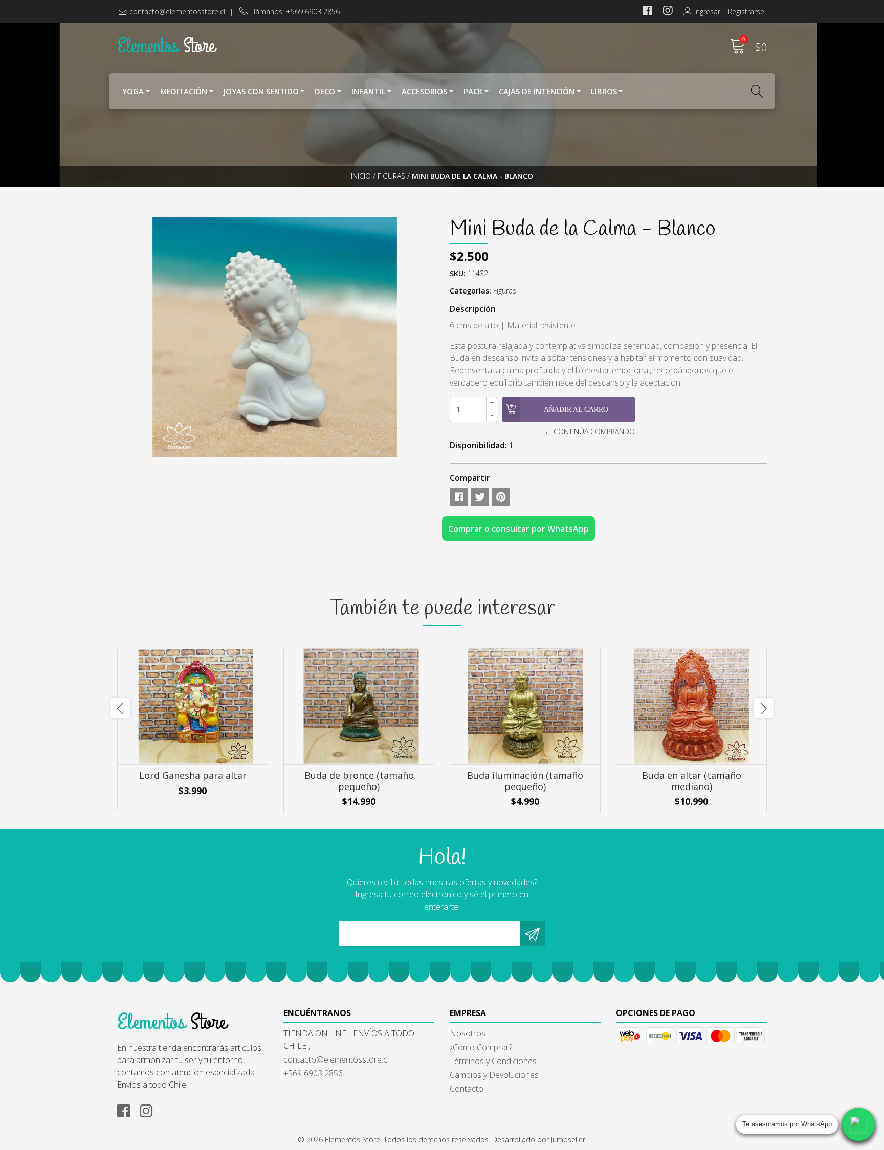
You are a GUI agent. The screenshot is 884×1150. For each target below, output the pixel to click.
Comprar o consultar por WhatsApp (518, 528)
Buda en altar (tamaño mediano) (691, 781)
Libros (604, 91)
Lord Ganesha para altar (193, 775)
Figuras (391, 176)
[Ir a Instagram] (667, 11)
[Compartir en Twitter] (480, 497)
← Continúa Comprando (589, 431)
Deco (325, 91)
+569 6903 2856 (313, 1073)
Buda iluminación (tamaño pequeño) (525, 781)
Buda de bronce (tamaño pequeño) (359, 781)
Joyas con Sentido (261, 91)
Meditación (183, 91)
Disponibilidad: (478, 445)
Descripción (473, 308)
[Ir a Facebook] (647, 11)
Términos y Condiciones (493, 1061)
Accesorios (424, 91)
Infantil (368, 91)
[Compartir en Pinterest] (501, 497)
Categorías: (470, 291)
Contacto (466, 1088)
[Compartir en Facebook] (459, 497)
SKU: (458, 273)
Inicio (361, 176)
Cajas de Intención (536, 91)
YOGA (133, 91)
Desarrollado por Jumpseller (538, 1139)
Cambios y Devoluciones (494, 1074)
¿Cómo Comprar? (481, 1047)
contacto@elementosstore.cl (177, 11)
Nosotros (467, 1033)
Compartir (470, 477)
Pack (472, 91)
